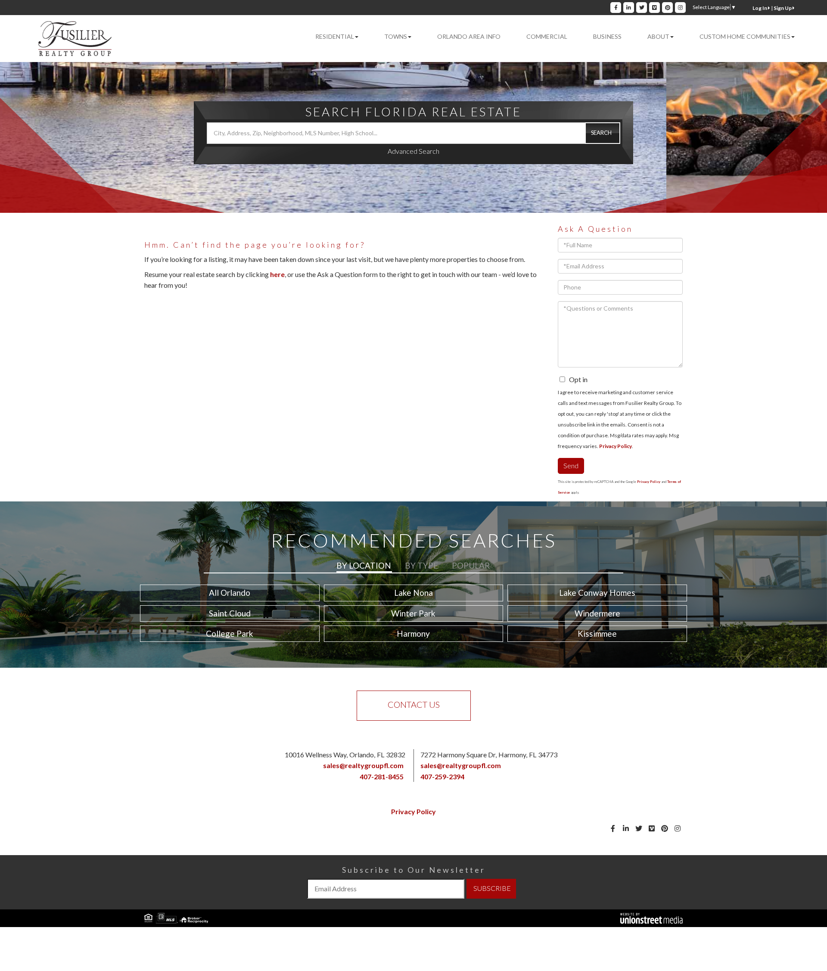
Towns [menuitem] (395, 36)
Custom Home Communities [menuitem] (745, 36)
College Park (229, 633)
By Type (421, 565)
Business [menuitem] (607, 36)
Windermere (597, 613)
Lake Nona (413, 593)
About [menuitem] (658, 36)
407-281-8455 (382, 776)
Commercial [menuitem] (546, 36)
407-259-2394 (442, 776)
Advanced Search (413, 151)
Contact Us (414, 704)
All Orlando (229, 593)
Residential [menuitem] (334, 36)
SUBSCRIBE (492, 888)
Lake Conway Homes (597, 593)
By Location (363, 565)
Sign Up (783, 8)
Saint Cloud (230, 613)
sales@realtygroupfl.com (363, 765)
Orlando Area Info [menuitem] (469, 36)
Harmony (413, 633)
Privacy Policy (615, 446)
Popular (471, 565)
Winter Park (413, 613)
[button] (602, 133)
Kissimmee (597, 633)
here (277, 274)
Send (570, 465)
